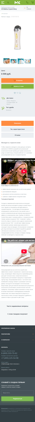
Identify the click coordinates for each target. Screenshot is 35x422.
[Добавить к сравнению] (15, 93)
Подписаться (17, 399)
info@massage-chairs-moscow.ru (10, 364)
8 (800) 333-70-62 (9, 353)
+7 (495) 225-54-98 (9, 358)
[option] (7, 60)
